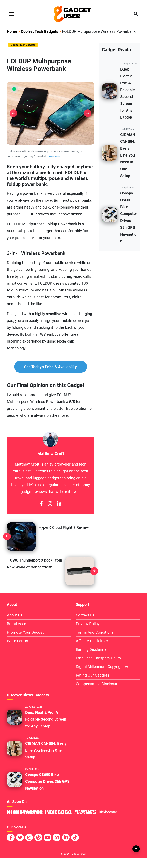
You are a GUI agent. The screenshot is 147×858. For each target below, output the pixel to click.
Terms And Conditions (95, 632)
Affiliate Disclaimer (92, 641)
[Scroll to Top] (136, 848)
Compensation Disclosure (97, 683)
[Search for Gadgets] (135, 14)
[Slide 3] (61, 139)
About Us (14, 615)
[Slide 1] (47, 139)
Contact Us (85, 615)
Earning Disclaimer (92, 649)
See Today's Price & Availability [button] (50, 366)
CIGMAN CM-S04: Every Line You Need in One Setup (127, 155)
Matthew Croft (50, 453)
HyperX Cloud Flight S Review (64, 527)
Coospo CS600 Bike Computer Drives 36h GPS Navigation (47, 781)
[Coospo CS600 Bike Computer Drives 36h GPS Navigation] (109, 214)
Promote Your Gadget (25, 632)
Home (12, 31)
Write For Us (17, 641)
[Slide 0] (40, 139)
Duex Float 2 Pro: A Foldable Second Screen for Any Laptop (45, 719)
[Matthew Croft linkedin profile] (59, 504)
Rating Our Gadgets (92, 675)
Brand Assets (18, 623)
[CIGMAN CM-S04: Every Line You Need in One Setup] (109, 152)
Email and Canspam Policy (98, 658)
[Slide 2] (54, 139)
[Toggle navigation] (11, 14)
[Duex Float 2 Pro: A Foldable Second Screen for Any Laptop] (109, 90)
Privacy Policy (87, 623)
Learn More (54, 156)
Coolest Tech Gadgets (39, 31)
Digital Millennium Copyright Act (103, 666)
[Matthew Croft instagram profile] (50, 504)
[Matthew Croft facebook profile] (41, 504)
